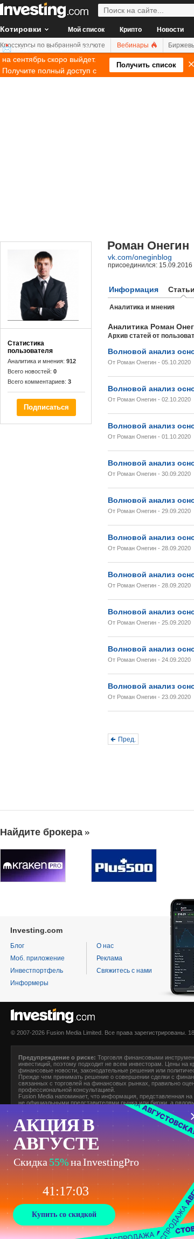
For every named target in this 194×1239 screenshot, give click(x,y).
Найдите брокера (41, 832)
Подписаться (46, 407)
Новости (170, 29)
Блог (17, 946)
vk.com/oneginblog (140, 257)
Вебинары (133, 45)
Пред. (127, 739)
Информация (133, 289)
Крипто (131, 29)
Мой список (86, 29)
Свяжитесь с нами (124, 970)
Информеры (29, 983)
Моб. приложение (37, 958)
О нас (105, 946)
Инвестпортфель (36, 970)
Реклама (109, 958)
